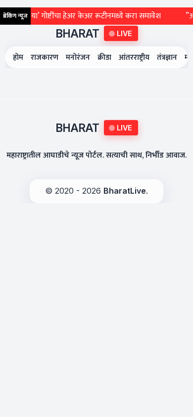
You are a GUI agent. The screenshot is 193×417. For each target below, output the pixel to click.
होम (18, 57)
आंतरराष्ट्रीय (134, 57)
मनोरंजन (78, 57)
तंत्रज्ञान (167, 57)
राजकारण (44, 57)
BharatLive (124, 191)
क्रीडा (104, 57)
